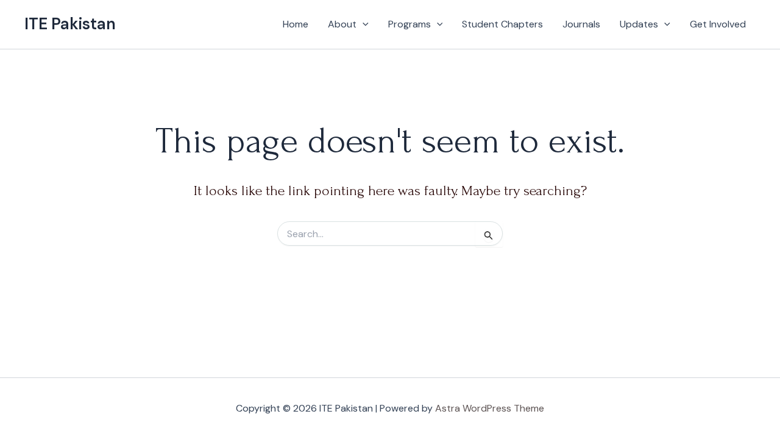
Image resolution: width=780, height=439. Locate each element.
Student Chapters (502, 24)
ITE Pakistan (70, 23)
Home (295, 24)
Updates (639, 24)
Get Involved (718, 24)
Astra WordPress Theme (489, 408)
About (342, 24)
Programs (409, 24)
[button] (362, 24)
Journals (581, 24)
